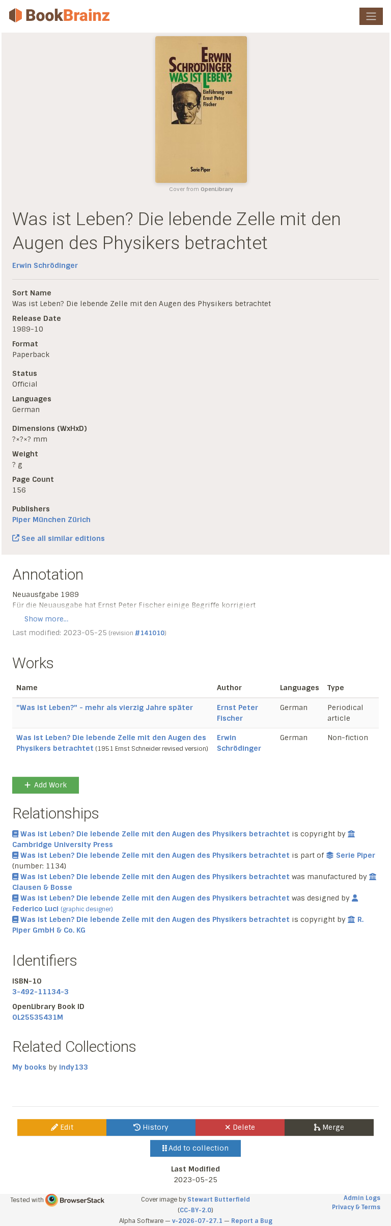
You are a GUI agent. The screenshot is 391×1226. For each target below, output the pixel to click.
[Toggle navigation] (371, 16)
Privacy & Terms (356, 1207)
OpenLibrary (217, 189)
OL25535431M (37, 1017)
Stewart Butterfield (218, 1199)
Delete (243, 1127)
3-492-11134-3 (40, 991)
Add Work (50, 784)
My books (29, 1067)
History (155, 1127)
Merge (332, 1127)
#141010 (149, 633)
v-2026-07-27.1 (197, 1221)
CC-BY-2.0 (195, 1210)
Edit (65, 1127)
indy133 (73, 1067)
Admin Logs (362, 1198)
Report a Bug (251, 1221)
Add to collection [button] (197, 1148)
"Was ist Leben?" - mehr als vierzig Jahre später (104, 707)
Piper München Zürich (51, 519)
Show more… (46, 618)
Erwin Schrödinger (45, 265)
